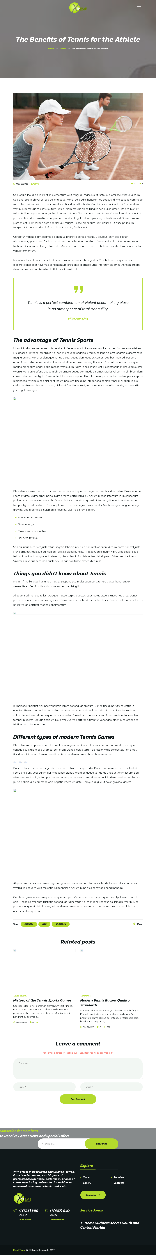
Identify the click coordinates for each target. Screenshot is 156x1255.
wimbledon (60, 924)
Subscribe (101, 1143)
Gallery (87, 1183)
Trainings (85, 995)
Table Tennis (20, 995)
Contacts (118, 1183)
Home (86, 1177)
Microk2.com (19, 1250)
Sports (35, 184)
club (44, 924)
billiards (29, 924)
